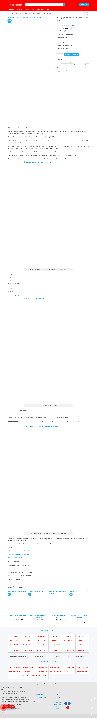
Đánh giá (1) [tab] (28, 127)
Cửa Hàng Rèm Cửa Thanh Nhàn (23, 13)
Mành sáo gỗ (62, 64)
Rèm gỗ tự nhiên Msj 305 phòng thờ (18, 557)
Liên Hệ (49, 9)
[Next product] (85, 13)
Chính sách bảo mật (39, 688)
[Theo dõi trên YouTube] (67, 707)
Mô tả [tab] (10, 127)
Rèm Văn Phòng (36, 13)
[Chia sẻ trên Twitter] (63, 71)
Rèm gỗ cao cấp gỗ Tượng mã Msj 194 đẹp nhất (38, 616)
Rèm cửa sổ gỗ (69, 64)
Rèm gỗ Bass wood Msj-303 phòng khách (19, 554)
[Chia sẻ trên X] (60, 71)
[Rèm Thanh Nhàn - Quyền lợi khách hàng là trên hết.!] (15, 4)
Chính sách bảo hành (40, 697)
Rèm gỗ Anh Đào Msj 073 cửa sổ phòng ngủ (79, 616)
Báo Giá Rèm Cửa (41, 9)
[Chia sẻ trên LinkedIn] (68, 71)
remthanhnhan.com (53, 716)
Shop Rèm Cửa (19, 9)
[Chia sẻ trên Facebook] (58, 71)
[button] (84, 4)
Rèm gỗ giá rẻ (77, 64)
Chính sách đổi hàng (39, 694)
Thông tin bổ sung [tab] (18, 127)
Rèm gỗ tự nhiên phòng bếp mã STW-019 (59, 616)
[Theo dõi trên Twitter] (69, 703)
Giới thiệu (57, 688)
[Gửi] (64, 4)
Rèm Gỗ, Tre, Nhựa (46, 13)
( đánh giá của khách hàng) (68, 25)
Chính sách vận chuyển (40, 691)
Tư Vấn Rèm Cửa (30, 9)
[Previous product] (88, 13)
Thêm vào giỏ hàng (71, 54)
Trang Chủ (11, 9)
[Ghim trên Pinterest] (65, 71)
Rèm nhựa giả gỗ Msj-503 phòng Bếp (18, 616)
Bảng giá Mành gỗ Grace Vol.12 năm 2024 (19, 550)
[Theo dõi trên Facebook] (65, 703)
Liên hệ (57, 691)
